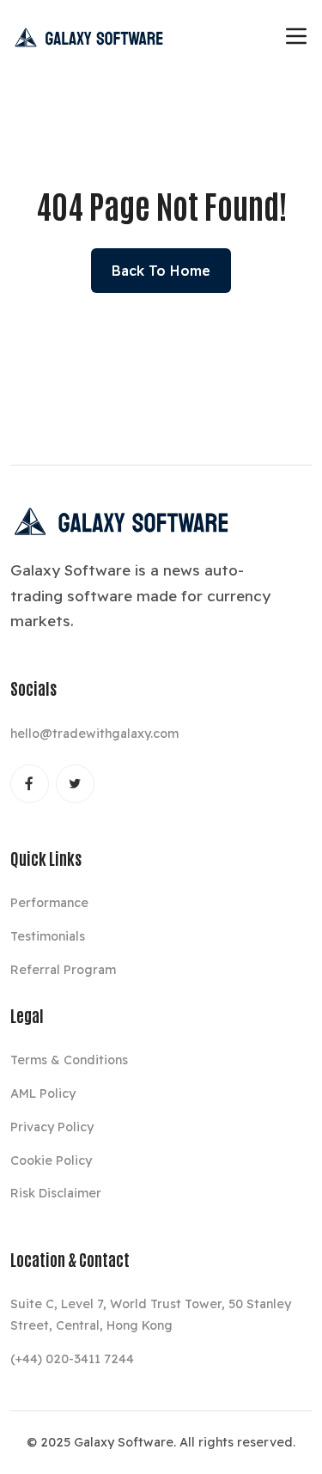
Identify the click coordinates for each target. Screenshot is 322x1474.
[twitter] (75, 783)
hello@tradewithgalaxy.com (94, 733)
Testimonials (47, 936)
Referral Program (63, 970)
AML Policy (43, 1093)
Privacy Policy (52, 1127)
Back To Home (161, 270)
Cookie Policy (51, 1160)
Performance (49, 903)
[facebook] (29, 783)
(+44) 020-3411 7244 (72, 1359)
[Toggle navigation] (296, 36)
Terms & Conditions (69, 1060)
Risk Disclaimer (55, 1193)
